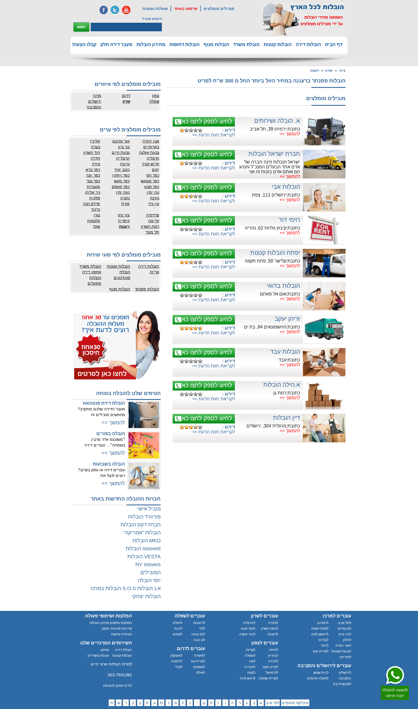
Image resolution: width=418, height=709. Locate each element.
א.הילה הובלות (281, 384)
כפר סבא (151, 186)
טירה (96, 164)
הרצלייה (123, 158)
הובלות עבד (285, 351)
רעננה (314, 71)
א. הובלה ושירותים (277, 120)
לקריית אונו (320, 651)
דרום (126, 95)
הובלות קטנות (278, 44)
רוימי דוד (289, 219)
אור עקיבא (121, 141)
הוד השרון (91, 152)
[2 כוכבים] (186, 130)
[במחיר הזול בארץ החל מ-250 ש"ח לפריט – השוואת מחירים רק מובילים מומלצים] (303, 19)
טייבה (125, 164)
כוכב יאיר (122, 169)
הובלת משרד (246, 44)
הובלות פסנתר (147, 289)
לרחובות (199, 623)
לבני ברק (345, 634)
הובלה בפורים (110, 433)
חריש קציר (150, 164)
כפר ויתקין (121, 175)
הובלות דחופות (184, 44)
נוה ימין (153, 192)
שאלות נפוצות (155, 8)
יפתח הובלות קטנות (275, 252)
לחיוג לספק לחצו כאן (206, 121)
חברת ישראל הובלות (274, 153)
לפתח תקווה (319, 629)
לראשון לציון (319, 634)
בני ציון (124, 146)
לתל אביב (344, 623)
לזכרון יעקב (270, 667)
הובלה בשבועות (109, 464)
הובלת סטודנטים (122, 275)
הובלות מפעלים (94, 280)
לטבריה (250, 667)
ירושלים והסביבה (94, 104)
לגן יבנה (199, 640)
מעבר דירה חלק (116, 44)
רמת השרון (150, 226)
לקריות (250, 650)
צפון (155, 95)
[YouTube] (126, 10)
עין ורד (153, 203)
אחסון (105, 650)
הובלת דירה (123, 650)
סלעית (94, 198)
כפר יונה (93, 175)
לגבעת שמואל (341, 651)
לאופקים (199, 667)
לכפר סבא (248, 629)
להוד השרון (247, 634)
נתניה (125, 198)
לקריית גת (198, 661)
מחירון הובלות (150, 44)
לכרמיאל (272, 673)
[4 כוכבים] (195, 130)
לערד (178, 667)
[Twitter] (115, 10)
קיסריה (124, 220)
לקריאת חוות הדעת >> (213, 135)
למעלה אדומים (317, 678)
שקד (96, 226)
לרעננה (273, 634)
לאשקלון (176, 656)
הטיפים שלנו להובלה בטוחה (128, 393)
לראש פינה (247, 678)
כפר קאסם (121, 186)
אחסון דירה (91, 272)
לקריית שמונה (268, 678)
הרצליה (153, 158)
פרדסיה (152, 215)
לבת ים (323, 640)
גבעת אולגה (149, 152)
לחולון (347, 640)
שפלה (154, 101)
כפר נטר (93, 181)
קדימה (153, 220)
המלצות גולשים (121, 623)
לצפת (251, 673)
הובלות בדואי (283, 285)
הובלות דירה (308, 44)
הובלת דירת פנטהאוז (104, 403)
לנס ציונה (198, 634)
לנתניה (273, 623)
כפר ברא (93, 169)
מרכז (97, 95)
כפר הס (152, 175)
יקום (155, 169)
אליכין (95, 141)
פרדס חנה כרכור (91, 206)
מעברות (93, 186)
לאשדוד (199, 656)
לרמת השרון (269, 629)
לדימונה (176, 661)
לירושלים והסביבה (345, 675)
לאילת (200, 673)
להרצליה (249, 623)
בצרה (95, 146)
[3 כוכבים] (191, 130)
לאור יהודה (343, 646)
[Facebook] (103, 10)
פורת (125, 203)
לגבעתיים (344, 629)
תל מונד (152, 232)
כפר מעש (122, 181)
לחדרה (273, 661)
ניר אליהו (92, 192)
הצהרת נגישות (121, 634)
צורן (97, 215)
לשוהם (177, 634)
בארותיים (151, 146)
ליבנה (178, 629)
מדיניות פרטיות (121, 629)
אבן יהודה (150, 141)
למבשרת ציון (342, 684)
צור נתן (124, 215)
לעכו (252, 661)
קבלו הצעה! (84, 44)
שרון (328, 71)
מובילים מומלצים (219, 8)
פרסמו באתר (185, 8)
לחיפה (273, 650)
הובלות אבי (286, 186)
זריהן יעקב (287, 318)
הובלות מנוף (216, 44)
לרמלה (177, 623)
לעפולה (250, 656)
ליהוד (324, 646)
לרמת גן (322, 623)
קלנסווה (93, 220)
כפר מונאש (150, 181)
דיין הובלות (286, 417)
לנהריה (273, 656)
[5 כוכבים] (200, 130)
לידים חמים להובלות (117, 686)
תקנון (105, 629)
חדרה (95, 158)
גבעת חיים (121, 152)
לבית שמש (320, 673)
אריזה (154, 272)
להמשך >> (290, 133)
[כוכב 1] (182, 130)
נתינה (154, 198)
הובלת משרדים (98, 656)
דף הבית (333, 44)
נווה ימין (123, 192)
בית (342, 71)
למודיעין (345, 657)
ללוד (202, 629)
